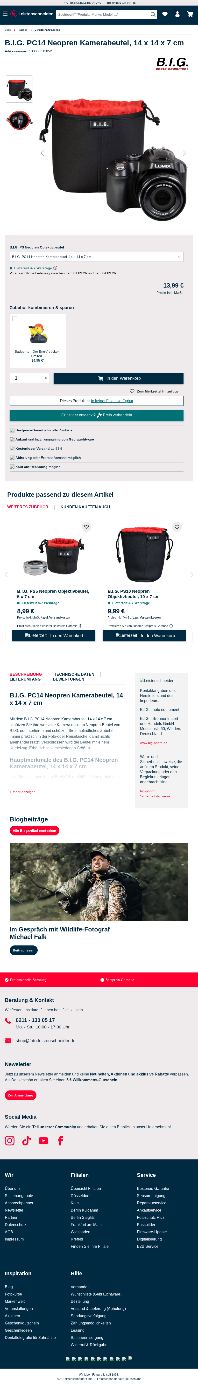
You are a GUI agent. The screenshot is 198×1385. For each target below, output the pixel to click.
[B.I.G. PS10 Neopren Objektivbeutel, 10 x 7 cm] (144, 552)
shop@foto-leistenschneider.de (45, 1040)
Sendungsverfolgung (88, 1316)
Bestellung (80, 1301)
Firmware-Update (152, 1232)
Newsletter (14, 1210)
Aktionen (12, 1316)
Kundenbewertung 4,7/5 (120, 2)
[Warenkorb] (190, 14)
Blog (9, 1287)
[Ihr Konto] (177, 14)
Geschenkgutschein (22, 1323)
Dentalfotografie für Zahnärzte (30, 1338)
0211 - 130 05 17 (35, 1020)
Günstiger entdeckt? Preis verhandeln (96, 415)
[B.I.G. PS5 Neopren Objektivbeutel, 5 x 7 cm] (53, 552)
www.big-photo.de (154, 743)
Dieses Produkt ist (96, 401)
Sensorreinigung (151, 1196)
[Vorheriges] (42, 153)
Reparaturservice (151, 1203)
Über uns (13, 1188)
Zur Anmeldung (20, 1095)
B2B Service (147, 1246)
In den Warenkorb (123, 378)
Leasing (78, 1330)
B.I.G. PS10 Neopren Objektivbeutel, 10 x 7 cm (134, 594)
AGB (9, 1232)
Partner (11, 1217)
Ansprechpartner (19, 1203)
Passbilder (146, 1225)
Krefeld (77, 1239)
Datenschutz (15, 1225)
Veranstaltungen (19, 1309)
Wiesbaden (80, 1232)
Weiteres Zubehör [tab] (27, 507)
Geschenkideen (18, 1330)
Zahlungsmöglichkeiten (91, 1323)
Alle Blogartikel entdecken (34, 831)
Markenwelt (15, 1301)
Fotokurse (13, 1294)
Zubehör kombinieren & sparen (42, 307)
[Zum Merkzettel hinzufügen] (86, 527)
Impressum (14, 1239)
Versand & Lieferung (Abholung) (98, 1309)
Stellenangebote (19, 1196)
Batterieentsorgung (87, 1338)
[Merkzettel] (165, 14)
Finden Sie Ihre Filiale (90, 1246)
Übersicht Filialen (86, 1188)
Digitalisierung (149, 1239)
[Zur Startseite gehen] (31, 13)
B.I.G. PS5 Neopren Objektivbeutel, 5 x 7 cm (53, 594)
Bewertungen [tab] (68, 679)
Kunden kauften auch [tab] (85, 507)
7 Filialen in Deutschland (79, 2)
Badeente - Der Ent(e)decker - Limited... (38, 354)
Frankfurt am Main (86, 1225)
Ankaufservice (149, 1210)
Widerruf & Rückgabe (89, 1345)
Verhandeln (81, 1287)
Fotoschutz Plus (150, 1217)
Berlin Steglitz (83, 1217)
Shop (8, 29)
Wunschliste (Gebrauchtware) (96, 1294)
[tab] (26, 674)
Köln (75, 1203)
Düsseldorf (80, 1196)
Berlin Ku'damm (84, 1210)
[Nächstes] (184, 153)
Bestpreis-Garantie (24, 980)
